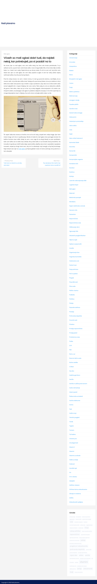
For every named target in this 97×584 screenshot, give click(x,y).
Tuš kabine (72, 434)
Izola (70, 130)
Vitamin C (72, 447)
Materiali (71, 193)
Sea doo (71, 371)
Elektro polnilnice (74, 91)
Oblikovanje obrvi (74, 227)
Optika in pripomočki (75, 244)
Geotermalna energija (75, 113)
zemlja (79, 569)
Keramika (72, 147)
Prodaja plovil (73, 333)
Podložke (72, 295)
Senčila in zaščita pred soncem (78, 383)
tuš (92, 558)
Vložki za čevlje (73, 460)
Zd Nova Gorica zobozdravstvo (78, 489)
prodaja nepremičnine (82, 552)
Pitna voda (72, 286)
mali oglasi (22, 149)
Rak (70, 350)
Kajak (70, 134)
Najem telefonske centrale (77, 206)
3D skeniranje (72, 516)
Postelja (71, 311)
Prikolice (71, 324)
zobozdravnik (87, 569)
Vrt (70, 472)
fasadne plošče (78, 519)
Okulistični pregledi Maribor (77, 235)
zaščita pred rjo (73, 568)
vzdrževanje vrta (73, 566)
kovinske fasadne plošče (74, 525)
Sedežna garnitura (74, 375)
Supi (70, 409)
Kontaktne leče (73, 163)
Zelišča (71, 498)
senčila (87, 555)
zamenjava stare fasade (81, 566)
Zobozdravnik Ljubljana (76, 502)
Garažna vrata (73, 108)
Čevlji (70, 87)
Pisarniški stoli (73, 282)
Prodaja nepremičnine (75, 328)
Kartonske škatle (74, 142)
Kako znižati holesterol (76, 138)
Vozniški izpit (73, 468)
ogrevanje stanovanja (74, 537)
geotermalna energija (87, 519)
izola (71, 522)
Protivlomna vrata (74, 337)
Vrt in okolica (73, 477)
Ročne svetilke (73, 362)
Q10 (70, 345)
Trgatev (71, 426)
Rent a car (72, 354)
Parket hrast (73, 265)
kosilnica (85, 522)
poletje (83, 540)
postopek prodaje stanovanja (75, 543)
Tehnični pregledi (74, 417)
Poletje (71, 303)
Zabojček (72, 481)
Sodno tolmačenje (74, 388)
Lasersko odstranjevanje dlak (77, 180)
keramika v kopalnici (79, 522)
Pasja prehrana (73, 269)
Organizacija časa (74, 252)
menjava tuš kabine (73, 527)
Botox (71, 75)
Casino (71, 83)
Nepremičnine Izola (75, 223)
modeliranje (80, 527)
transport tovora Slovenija (85, 558)
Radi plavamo (8, 23)
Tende (71, 421)
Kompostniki (73, 155)
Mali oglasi (7, 54)
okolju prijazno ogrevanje (84, 537)
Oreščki (71, 248)
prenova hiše (88, 549)
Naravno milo (73, 210)
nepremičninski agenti (85, 534)
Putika (71, 341)
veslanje (76, 562)
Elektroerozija (73, 96)
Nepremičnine (73, 218)
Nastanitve (72, 214)
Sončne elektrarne (74, 400)
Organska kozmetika (75, 256)
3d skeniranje (73, 58)
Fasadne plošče (73, 104)
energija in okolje (74, 100)
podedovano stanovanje (74, 540)
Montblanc (72, 202)
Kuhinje (71, 176)
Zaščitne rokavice (74, 485)
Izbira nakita (72, 125)
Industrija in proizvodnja (76, 121)
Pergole (71, 278)
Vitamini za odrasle (74, 455)
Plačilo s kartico (73, 290)
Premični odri (73, 320)
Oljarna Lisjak (73, 240)
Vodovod (71, 464)
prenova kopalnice (73, 552)
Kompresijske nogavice (76, 159)
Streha (71, 405)
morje (87, 528)
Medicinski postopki (75, 197)
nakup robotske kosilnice (87, 531)
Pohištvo (71, 299)
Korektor (72, 168)
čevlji (71, 572)
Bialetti (71, 70)
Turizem (71, 430)
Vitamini (71, 451)
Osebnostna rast (74, 261)
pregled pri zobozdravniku (79, 546)
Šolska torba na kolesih (76, 396)
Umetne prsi (73, 438)
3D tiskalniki (78, 516)
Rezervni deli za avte (75, 358)
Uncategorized (73, 443)
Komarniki (72, 151)
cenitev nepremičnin (86, 516)
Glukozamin (72, 117)
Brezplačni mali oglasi (75, 79)
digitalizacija (72, 519)
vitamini (84, 561)
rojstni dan (73, 555)
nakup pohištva (75, 531)
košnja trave (82, 525)
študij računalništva (79, 572)
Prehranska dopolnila (75, 316)
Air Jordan (72, 62)
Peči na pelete (73, 273)
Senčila (71, 379)
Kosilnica (71, 172)
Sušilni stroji (72, 413)
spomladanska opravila (74, 558)
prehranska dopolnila (77, 549)
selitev (81, 555)
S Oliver (71, 366)
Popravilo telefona (74, 307)
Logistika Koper (73, 185)
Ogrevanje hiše (73, 231)
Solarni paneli (73, 392)
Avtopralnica (73, 66)
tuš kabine (72, 562)
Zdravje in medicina (75, 493)
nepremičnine (74, 534)
